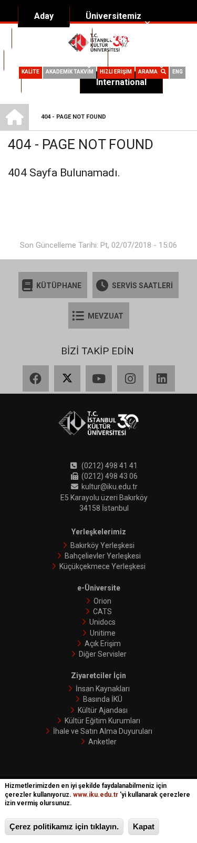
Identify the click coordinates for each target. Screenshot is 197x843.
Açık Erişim (103, 643)
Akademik (47, 38)
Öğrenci (139, 60)
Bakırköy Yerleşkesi (102, 545)
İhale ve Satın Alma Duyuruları (102, 731)
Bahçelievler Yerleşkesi (103, 556)
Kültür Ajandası (103, 710)
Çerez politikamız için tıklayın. (64, 826)
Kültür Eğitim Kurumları (102, 720)
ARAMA (149, 72)
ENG (177, 72)
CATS (102, 611)
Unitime (103, 633)
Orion (102, 601)
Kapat (143, 826)
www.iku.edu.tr (95, 794)
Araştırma (128, 38)
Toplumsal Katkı (51, 60)
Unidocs (102, 622)
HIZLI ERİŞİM (116, 72)
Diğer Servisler (103, 654)
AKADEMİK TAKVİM (70, 72)
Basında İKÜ (102, 699)
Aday (44, 16)
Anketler (102, 741)
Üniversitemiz (113, 16)
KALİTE (30, 72)
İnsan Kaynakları (103, 688)
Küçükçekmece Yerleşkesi (102, 566)
